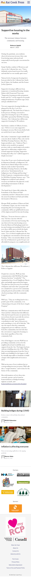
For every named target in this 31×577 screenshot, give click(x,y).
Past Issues (15, 559)
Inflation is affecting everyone (15, 446)
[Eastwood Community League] (7, 487)
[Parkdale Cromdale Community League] (7, 493)
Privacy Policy (15, 562)
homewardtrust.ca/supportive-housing (14, 384)
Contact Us (15, 551)
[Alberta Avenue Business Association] (15, 512)
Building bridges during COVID (15, 410)
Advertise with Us (15, 554)
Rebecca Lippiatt (15, 45)
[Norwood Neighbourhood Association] (7, 475)
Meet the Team (15, 545)
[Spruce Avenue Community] (23, 495)
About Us (15, 548)
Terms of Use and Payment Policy (15, 568)
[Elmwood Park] (23, 483)
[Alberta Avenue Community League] (23, 476)
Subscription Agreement (15, 565)
